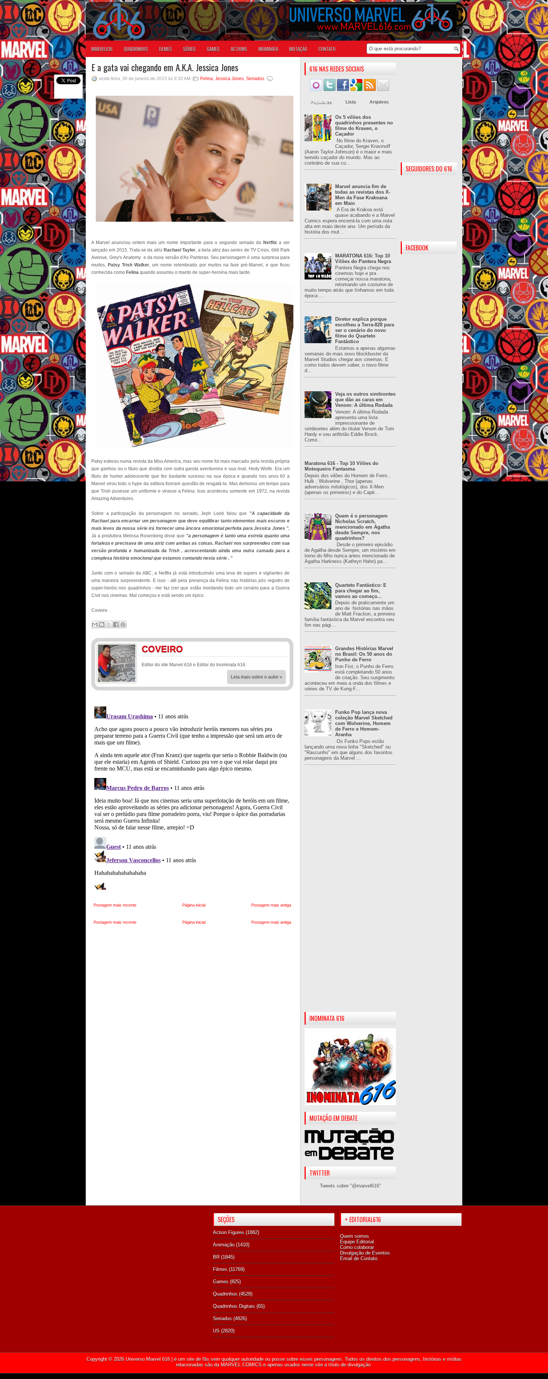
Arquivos (379, 102)
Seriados (255, 78)
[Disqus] (192, 796)
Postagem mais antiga (271, 905)
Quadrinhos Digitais (234, 1306)
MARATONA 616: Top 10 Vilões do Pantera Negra (363, 258)
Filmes (220, 1269)
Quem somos (354, 1236)
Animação (223, 1244)
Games (221, 1281)
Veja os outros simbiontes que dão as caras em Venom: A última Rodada (365, 399)
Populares (321, 102)
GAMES (213, 49)
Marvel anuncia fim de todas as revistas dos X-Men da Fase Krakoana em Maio (362, 195)
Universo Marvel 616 (148, 1359)
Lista (351, 102)
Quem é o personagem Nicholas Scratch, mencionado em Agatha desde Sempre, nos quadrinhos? (362, 527)
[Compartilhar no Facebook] (116, 624)
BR (216, 1257)
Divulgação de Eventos (365, 1253)
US (216, 1331)
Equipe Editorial (357, 1241)
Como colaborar (357, 1247)
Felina (206, 78)
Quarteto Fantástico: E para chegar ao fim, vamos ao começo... (361, 590)
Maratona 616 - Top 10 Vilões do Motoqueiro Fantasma (341, 466)
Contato (327, 49)
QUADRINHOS (136, 49)
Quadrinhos (225, 1294)
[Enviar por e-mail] (94, 624)
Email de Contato (358, 1258)
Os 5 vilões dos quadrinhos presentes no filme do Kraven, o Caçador (364, 125)
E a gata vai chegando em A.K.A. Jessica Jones (164, 67)
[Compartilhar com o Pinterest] (123, 624)
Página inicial (193, 905)
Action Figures (228, 1232)
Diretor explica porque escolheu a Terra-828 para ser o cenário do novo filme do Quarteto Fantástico (364, 330)
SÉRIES (189, 49)
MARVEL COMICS (241, 1364)
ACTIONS (239, 49)
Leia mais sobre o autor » (256, 677)
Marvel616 (102, 49)
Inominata (268, 49)
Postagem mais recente (115, 905)
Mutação (298, 49)
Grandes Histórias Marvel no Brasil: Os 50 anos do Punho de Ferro (364, 654)
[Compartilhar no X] (109, 624)
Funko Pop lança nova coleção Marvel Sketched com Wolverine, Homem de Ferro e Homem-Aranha (364, 723)
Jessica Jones (229, 78)
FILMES (165, 49)
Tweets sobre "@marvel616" (350, 1186)
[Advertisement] (350, 894)
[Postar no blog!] (101, 624)
